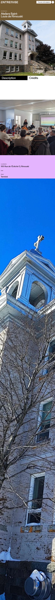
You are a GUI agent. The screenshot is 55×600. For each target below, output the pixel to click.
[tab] (14, 78)
